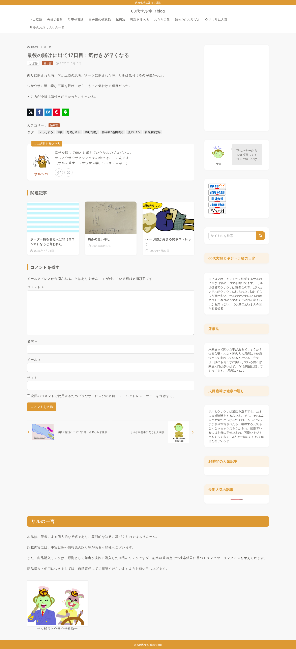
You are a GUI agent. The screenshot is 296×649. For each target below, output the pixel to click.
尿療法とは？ (236, 370)
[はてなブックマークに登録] (48, 112)
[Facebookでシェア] (39, 112)
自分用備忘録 (153, 132)
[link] (59, 172)
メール (33, 359)
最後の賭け (91, 132)
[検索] (260, 235)
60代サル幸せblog (148, 11)
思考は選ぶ (73, 132)
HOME (35, 46)
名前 (32, 341)
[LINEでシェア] (65, 112)
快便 (60, 132)
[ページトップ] (287, 640)
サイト (32, 377)
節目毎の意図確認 (112, 132)
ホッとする (46, 132)
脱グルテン (134, 132)
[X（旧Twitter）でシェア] (30, 112)
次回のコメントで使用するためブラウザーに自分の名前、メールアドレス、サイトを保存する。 (103, 395)
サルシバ (41, 173)
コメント (35, 286)
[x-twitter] (68, 172)
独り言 (47, 46)
